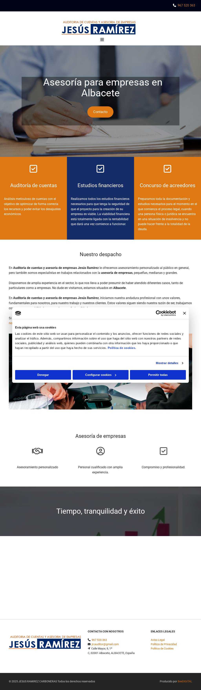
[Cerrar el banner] (184, 313)
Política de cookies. (122, 348)
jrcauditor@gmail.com (105, 644)
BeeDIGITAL (185, 681)
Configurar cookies (98, 374)
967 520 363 (186, 5)
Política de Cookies (162, 648)
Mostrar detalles (167, 363)
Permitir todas (158, 374)
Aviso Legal (158, 639)
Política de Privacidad (164, 644)
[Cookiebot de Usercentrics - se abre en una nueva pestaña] (159, 313)
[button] (100, 112)
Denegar (43, 374)
